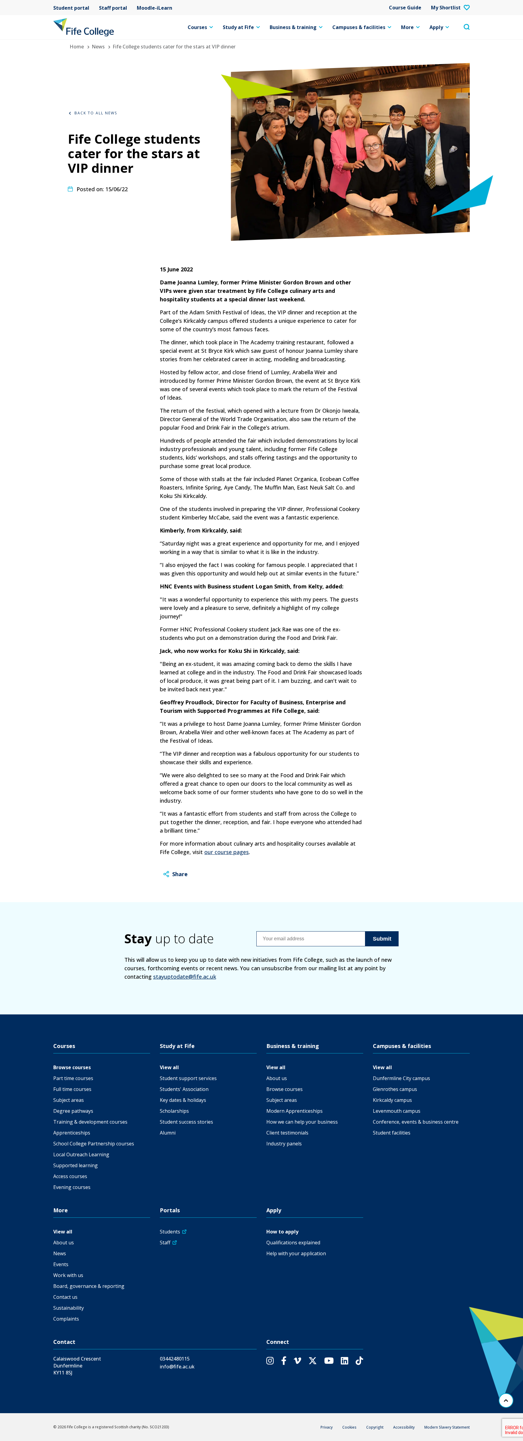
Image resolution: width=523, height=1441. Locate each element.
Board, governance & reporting (88, 1286)
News (98, 46)
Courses (197, 27)
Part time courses (73, 1078)
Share (180, 874)
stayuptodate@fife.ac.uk (184, 976)
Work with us (68, 1275)
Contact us (65, 1297)
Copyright (374, 1427)
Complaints (66, 1318)
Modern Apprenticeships (294, 1111)
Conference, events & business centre (416, 1121)
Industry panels (284, 1143)
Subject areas (68, 1100)
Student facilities (391, 1132)
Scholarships (174, 1111)
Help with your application (296, 1253)
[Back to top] (506, 1400)
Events (60, 1264)
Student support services (188, 1078)
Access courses (70, 1176)
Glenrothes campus (395, 1089)
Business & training (293, 27)
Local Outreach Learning (81, 1154)
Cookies (349, 1427)
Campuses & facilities (358, 27)
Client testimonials (287, 1132)
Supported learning (75, 1165)
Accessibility (404, 1427)
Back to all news (95, 113)
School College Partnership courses (93, 1143)
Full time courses (72, 1089)
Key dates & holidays (183, 1100)
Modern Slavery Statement (447, 1427)
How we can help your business (302, 1121)
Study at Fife (238, 27)
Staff (165, 1242)
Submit (382, 939)
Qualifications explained (293, 1242)
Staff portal (113, 7)
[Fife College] (83, 27)
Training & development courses (90, 1121)
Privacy (327, 1427)
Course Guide (405, 7)
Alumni (168, 1132)
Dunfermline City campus (401, 1078)
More (407, 27)
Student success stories (186, 1121)
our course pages (226, 852)
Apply (436, 27)
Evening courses (71, 1187)
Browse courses (72, 1067)
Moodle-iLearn (154, 7)
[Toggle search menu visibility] (466, 27)
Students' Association (184, 1089)
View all (169, 1067)
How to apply (282, 1231)
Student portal (71, 7)
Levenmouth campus (396, 1111)
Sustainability (68, 1308)
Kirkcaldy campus (392, 1100)
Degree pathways (73, 1111)
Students (170, 1231)
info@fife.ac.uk (177, 1366)
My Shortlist (446, 7)
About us (276, 1078)
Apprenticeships (71, 1132)
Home (77, 46)
